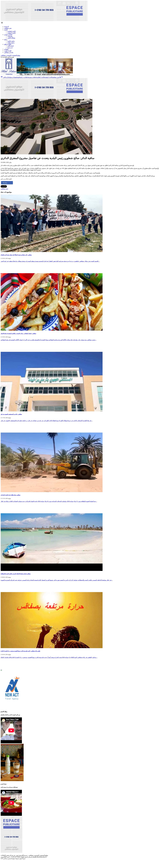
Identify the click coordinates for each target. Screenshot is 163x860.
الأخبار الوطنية (11, 33)
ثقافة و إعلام (7, 44)
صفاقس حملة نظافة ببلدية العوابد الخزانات (10, 495)
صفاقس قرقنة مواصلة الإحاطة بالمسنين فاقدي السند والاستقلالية (16, 573)
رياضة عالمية (11, 41)
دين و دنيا (10, 47)
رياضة (5, 39)
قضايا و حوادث (8, 34)
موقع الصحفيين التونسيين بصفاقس (10, 55)
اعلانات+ (25, 77)
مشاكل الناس (11, 38)
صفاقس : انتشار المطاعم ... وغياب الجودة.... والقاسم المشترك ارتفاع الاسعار (18, 333)
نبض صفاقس (8, 28)
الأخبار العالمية (11, 31)
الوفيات (6, 49)
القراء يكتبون (7, 50)
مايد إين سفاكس (8, 52)
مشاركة (5, 182)
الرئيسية (6, 26)
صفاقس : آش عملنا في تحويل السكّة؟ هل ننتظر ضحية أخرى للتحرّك (16, 254)
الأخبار (6, 29)
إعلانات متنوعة (32, 77)
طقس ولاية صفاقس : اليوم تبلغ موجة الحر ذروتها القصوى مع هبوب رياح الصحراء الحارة (20, 651)
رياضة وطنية (11, 42)
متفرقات (9, 36)
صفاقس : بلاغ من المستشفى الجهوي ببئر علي (11, 414)
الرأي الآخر (10, 46)
